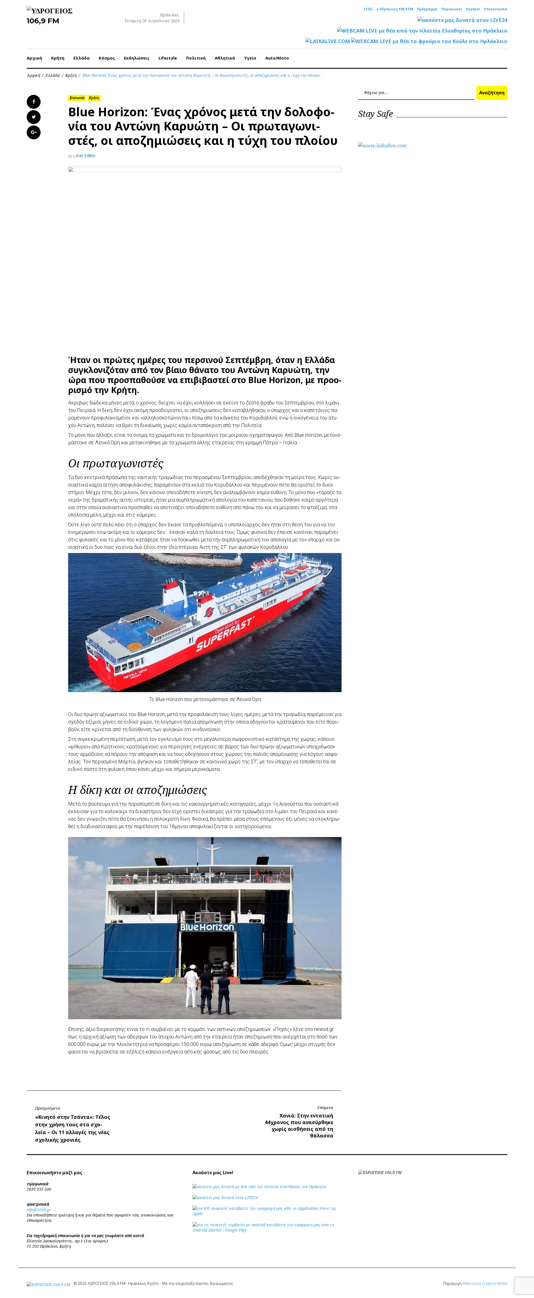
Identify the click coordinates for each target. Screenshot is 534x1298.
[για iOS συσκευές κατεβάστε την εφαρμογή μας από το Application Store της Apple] (267, 1213)
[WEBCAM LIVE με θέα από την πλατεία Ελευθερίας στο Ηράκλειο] (422, 30)
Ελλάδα (81, 58)
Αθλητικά (225, 58)
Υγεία (250, 58)
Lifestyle (168, 58)
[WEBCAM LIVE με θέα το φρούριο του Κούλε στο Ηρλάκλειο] (429, 41)
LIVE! (368, 9)
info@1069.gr (39, 1209)
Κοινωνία (77, 97)
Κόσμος (107, 58)
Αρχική (34, 58)
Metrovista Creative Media (485, 1283)
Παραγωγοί (451, 9)
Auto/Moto (277, 58)
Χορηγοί (473, 9)
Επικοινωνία (495, 9)
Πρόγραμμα (427, 9)
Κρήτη (57, 58)
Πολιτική (196, 58)
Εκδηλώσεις (136, 58)
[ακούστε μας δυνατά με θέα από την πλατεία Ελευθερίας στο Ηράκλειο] (259, 1186)
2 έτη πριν (85, 155)
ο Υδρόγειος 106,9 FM (395, 9)
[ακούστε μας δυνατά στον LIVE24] (462, 20)
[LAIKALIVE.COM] (327, 41)
